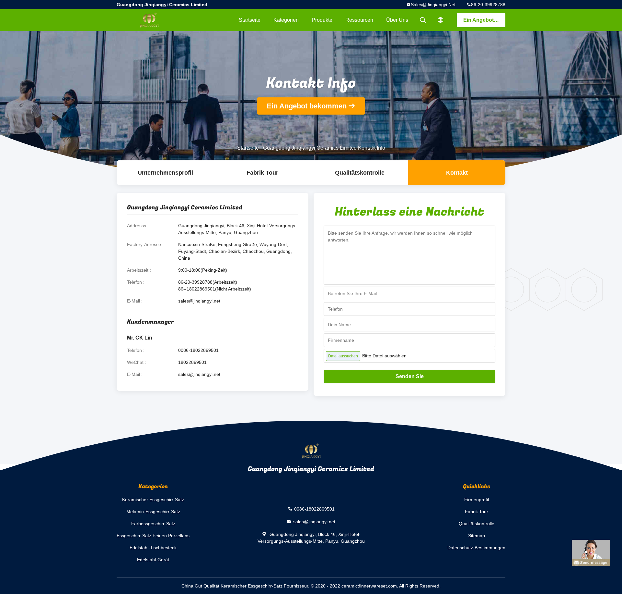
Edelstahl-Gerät (153, 559)
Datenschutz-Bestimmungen (476, 547)
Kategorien (286, 20)
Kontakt (457, 172)
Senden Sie (410, 376)
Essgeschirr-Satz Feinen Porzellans (153, 535)
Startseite (249, 20)
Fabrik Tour (262, 172)
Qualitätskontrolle (360, 172)
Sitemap (476, 535)
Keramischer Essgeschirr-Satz (153, 499)
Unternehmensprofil (165, 172)
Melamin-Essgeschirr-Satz (153, 511)
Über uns (397, 20)
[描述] (440, 20)
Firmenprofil (476, 499)
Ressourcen (359, 20)
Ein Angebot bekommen (484, 20)
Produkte (322, 20)
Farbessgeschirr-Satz (153, 523)
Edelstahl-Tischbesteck (153, 547)
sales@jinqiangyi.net (433, 4)
